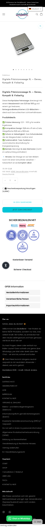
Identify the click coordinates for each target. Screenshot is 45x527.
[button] (35, 9)
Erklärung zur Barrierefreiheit (14, 439)
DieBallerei (6, 75)
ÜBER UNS (6, 476)
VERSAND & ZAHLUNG (11, 402)
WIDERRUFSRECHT (9, 386)
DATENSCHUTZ (8, 381)
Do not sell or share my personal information (22, 428)
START (4, 463)
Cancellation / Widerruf (12, 472)
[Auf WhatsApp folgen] (10, 512)
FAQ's (4, 480)
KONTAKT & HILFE (9, 398)
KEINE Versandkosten (20, 171)
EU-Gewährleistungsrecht (13, 452)
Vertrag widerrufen (10, 447)
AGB (4, 390)
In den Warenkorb (22, 202)
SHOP (4, 467)
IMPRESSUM (7, 394)
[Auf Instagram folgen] (3, 512)
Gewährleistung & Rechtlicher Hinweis (19, 443)
